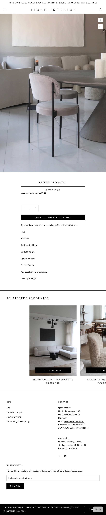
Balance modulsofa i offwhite (53, 380)
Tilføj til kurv (53, 370)
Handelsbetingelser (15, 412)
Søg (8, 407)
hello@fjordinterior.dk (74, 421)
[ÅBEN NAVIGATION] (5, 10)
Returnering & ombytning (17, 421)
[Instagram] (65, 455)
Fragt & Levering (13, 416)
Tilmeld (15, 486)
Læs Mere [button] (21, 511)
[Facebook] (59, 455)
